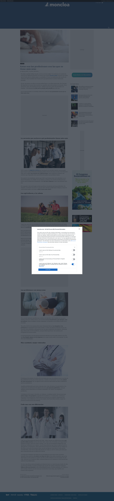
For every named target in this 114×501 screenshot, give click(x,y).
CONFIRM (47, 269)
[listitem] (57, 247)
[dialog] (57, 250)
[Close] (80, 229)
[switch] (73, 250)
